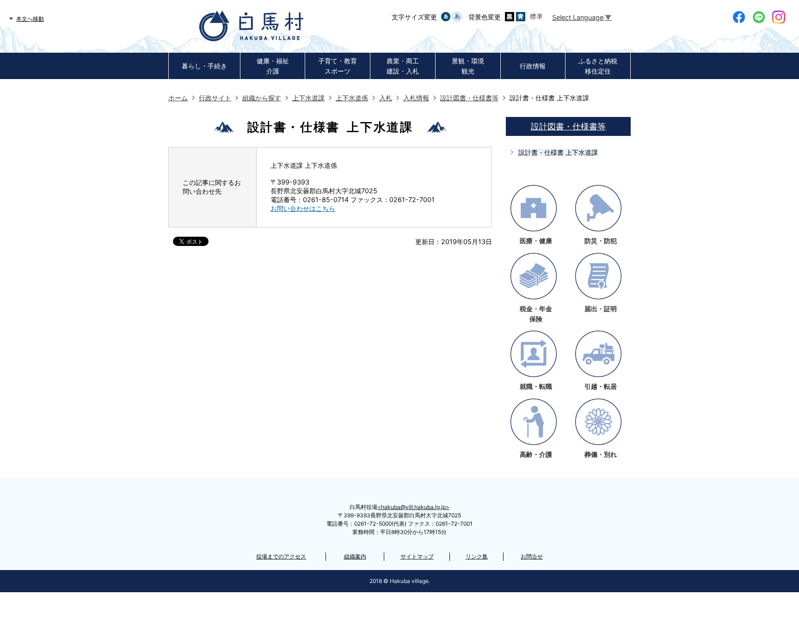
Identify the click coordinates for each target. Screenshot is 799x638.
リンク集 (477, 556)
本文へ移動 (30, 18)
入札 (385, 98)
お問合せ (532, 556)
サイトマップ (417, 556)
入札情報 (416, 98)
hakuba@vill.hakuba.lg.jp (413, 506)
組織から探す (261, 98)
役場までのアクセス (281, 556)
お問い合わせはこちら (302, 208)
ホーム (178, 98)
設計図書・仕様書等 (469, 98)
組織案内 (355, 556)
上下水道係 (352, 98)
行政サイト (215, 98)
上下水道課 (308, 98)
